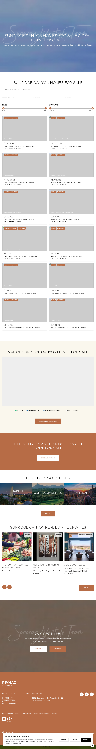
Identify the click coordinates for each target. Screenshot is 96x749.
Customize (74, 739)
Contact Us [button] (39, 648)
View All (48, 513)
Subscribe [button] (57, 648)
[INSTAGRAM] (92, 694)
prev (4, 587)
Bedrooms (68, 97)
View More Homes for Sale (48, 421)
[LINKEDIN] (87, 694)
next (9, 587)
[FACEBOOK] (82, 694)
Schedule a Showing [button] (48, 458)
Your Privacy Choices (48, 747)
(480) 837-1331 (8, 698)
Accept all (85, 739)
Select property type (8, 97)
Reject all (63, 739)
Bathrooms (36, 97)
